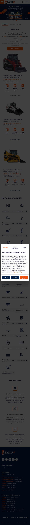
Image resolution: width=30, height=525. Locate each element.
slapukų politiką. (17, 272)
